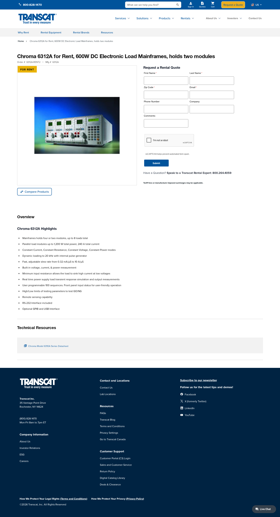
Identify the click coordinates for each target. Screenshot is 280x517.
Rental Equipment (51, 32)
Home (21, 41)
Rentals (185, 18)
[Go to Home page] (37, 19)
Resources (107, 32)
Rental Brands (81, 32)
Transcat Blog (107, 419)
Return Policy (107, 471)
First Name (149, 73)
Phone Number (152, 101)
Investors (232, 18)
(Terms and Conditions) (73, 499)
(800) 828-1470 (28, 418)
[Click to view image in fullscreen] (77, 125)
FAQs (103, 413)
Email (192, 87)
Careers (24, 461)
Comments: (150, 116)
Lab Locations (108, 394)
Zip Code (148, 87)
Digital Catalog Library (112, 478)
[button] (256, 4)
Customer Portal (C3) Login (115, 458)
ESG (22, 454)
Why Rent (23, 32)
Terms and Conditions (112, 426)
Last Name (195, 73)
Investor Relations (30, 448)
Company (195, 101)
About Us (211, 18)
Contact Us (255, 18)
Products (164, 18)
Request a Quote (233, 5)
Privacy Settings (109, 432)
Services (120, 18)
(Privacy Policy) (135, 499)
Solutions (142, 18)
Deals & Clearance (110, 484)
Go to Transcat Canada (113, 439)
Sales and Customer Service (116, 465)
